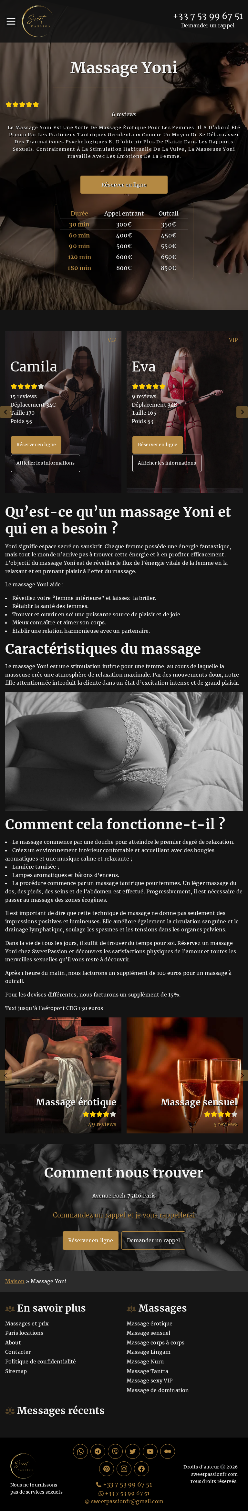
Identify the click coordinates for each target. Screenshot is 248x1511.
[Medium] (167, 1451)
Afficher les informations (45, 463)
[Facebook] (141, 1468)
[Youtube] (150, 1451)
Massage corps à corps (155, 1342)
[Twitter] (132, 1451)
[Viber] (115, 1451)
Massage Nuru (145, 1361)
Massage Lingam (148, 1352)
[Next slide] (242, 412)
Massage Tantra (147, 1371)
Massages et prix (27, 1323)
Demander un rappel (207, 25)
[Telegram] (97, 1451)
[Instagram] (124, 1468)
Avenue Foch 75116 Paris (124, 1195)
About (13, 1342)
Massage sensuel (148, 1333)
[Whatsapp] (80, 1451)
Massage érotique (150, 1323)
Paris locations (24, 1333)
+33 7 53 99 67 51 (208, 16)
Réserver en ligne (124, 184)
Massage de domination (158, 1390)
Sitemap (16, 1371)
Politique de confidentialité (40, 1361)
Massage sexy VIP (150, 1380)
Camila (33, 366)
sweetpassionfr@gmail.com (127, 1501)
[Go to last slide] (6, 412)
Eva (144, 366)
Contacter (18, 1352)
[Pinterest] (106, 1468)
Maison (15, 1281)
